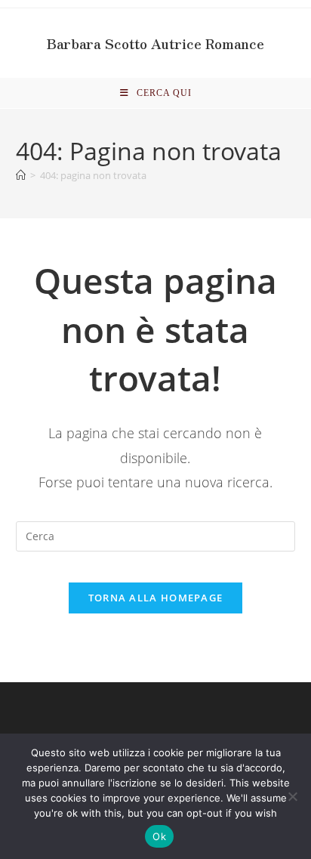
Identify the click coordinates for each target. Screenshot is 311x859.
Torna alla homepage (155, 597)
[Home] (21, 175)
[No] (292, 796)
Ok (159, 836)
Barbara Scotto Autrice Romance (155, 43)
